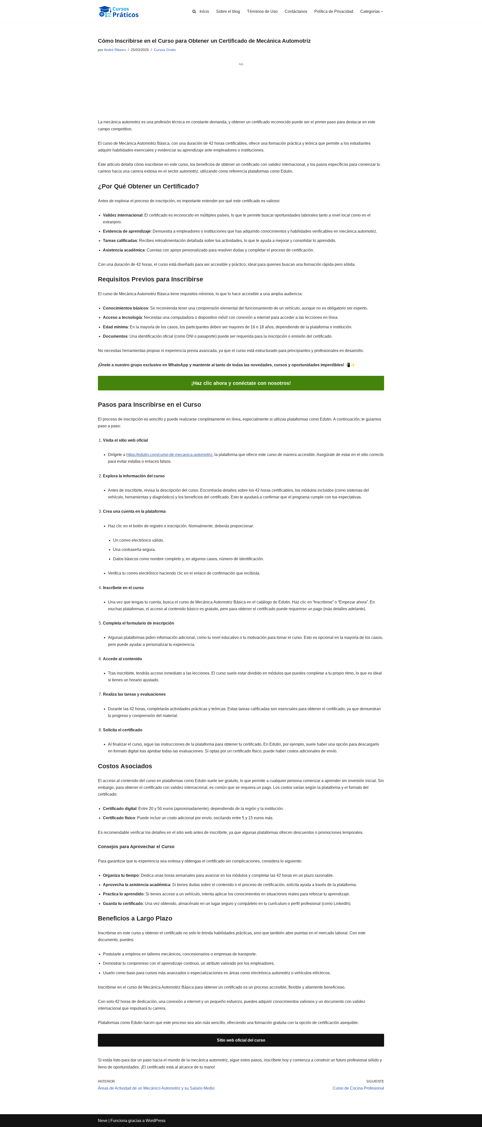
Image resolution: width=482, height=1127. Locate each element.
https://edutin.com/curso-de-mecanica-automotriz (169, 454)
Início (204, 11)
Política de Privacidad (333, 11)
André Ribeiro (115, 50)
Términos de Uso (262, 11)
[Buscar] (194, 11)
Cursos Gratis (165, 50)
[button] (382, 12)
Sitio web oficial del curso (241, 1040)
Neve (102, 1120)
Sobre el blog (228, 11)
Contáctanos (296, 11)
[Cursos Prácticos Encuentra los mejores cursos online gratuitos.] (123, 11)
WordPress (155, 1120)
